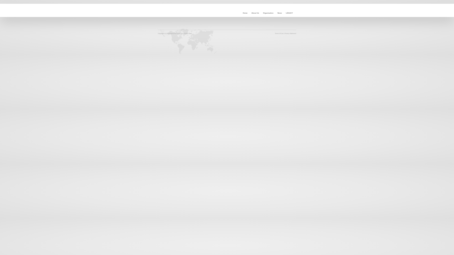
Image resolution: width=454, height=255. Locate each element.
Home (245, 13)
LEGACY (289, 13)
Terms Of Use (279, 33)
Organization (268, 13)
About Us (255, 13)
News (279, 13)
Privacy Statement (290, 33)
